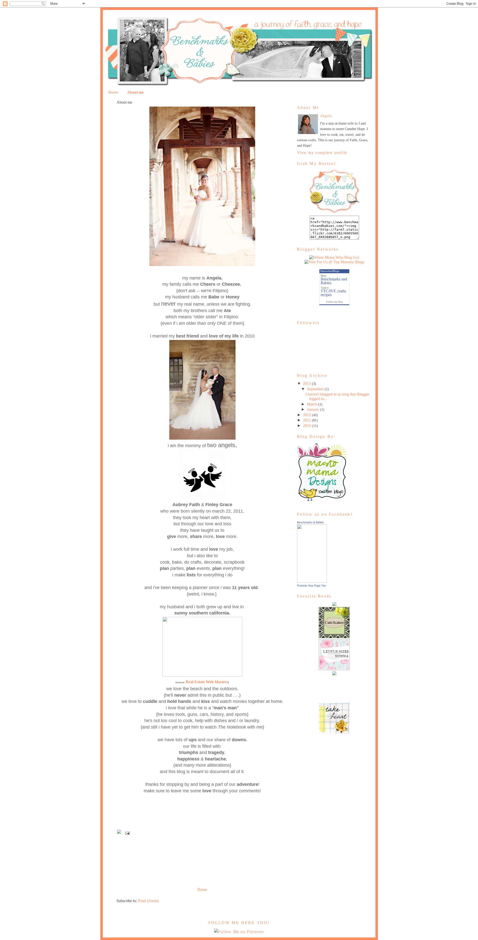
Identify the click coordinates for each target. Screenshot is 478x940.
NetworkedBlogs (329, 270)
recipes (326, 295)
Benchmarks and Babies (334, 281)
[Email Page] (127, 833)
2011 (307, 420)
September (315, 389)
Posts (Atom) (148, 901)
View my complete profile (322, 152)
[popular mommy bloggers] (334, 262)
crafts (341, 291)
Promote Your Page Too (311, 585)
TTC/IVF (328, 291)
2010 (307, 425)
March (312, 404)
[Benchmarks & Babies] (312, 581)
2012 (307, 415)
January (313, 409)
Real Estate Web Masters (207, 682)
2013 (307, 383)
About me (135, 92)
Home (113, 92)
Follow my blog (334, 301)
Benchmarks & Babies (310, 522)
